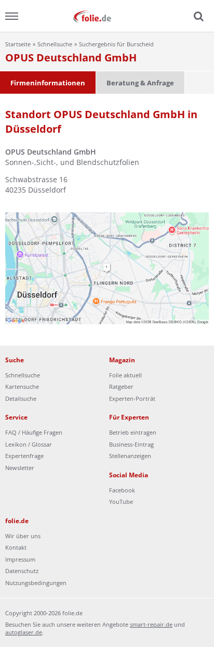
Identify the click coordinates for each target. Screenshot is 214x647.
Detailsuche (20, 398)
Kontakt (15, 547)
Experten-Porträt (132, 398)
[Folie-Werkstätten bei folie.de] (107, 16)
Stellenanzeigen (130, 456)
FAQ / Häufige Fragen (33, 432)
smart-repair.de (151, 624)
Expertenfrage (24, 456)
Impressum (20, 559)
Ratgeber (121, 386)
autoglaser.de (23, 632)
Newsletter (19, 468)
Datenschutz (21, 571)
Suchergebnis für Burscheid (116, 44)
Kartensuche (22, 386)
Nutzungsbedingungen (35, 583)
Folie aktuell (125, 375)
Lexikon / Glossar (28, 444)
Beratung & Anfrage (140, 82)
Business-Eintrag (131, 444)
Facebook (122, 490)
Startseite (18, 44)
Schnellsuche (54, 44)
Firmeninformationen (47, 82)
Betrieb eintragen (132, 432)
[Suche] (197, 16)
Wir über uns (23, 536)
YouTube (121, 501)
